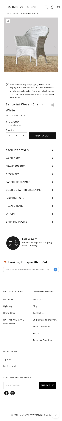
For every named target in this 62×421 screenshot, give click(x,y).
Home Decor (10, 313)
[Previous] (7, 47)
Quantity (10, 130)
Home (8, 13)
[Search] (55, 269)
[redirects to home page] (22, 7)
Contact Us (39, 313)
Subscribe (48, 385)
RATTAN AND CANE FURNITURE (13, 321)
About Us (38, 299)
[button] (3, 7)
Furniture (8, 299)
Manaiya (24, 415)
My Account (9, 366)
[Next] (55, 47)
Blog (35, 306)
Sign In (7, 359)
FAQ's (36, 333)
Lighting (7, 306)
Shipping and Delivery (45, 319)
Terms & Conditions (43, 340)
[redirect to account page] (52, 7)
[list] (31, 47)
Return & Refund (42, 326)
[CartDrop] (58, 7)
